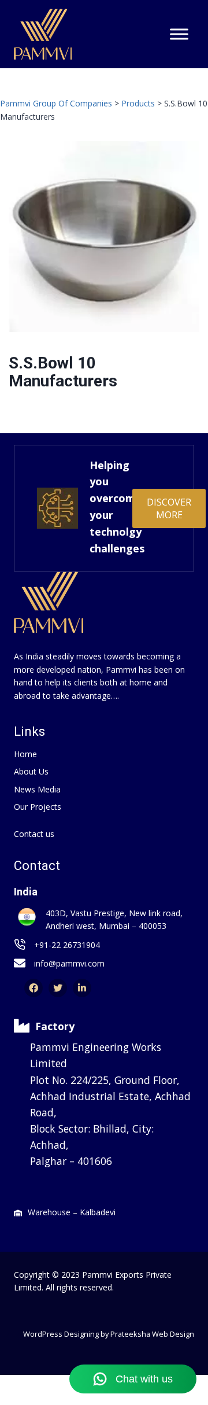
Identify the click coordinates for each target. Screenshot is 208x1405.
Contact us (34, 833)
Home (25, 753)
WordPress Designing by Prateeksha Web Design (108, 1334)
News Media (37, 789)
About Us (31, 771)
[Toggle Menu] (179, 34)
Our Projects (37, 806)
